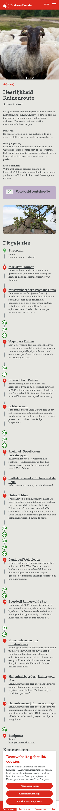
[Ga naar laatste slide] (4, 44)
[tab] (26, 78)
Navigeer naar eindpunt (21, 742)
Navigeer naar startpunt (21, 257)
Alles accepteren (30, 785)
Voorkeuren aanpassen (29, 801)
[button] (5, 14)
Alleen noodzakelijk (29, 793)
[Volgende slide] (55, 44)
